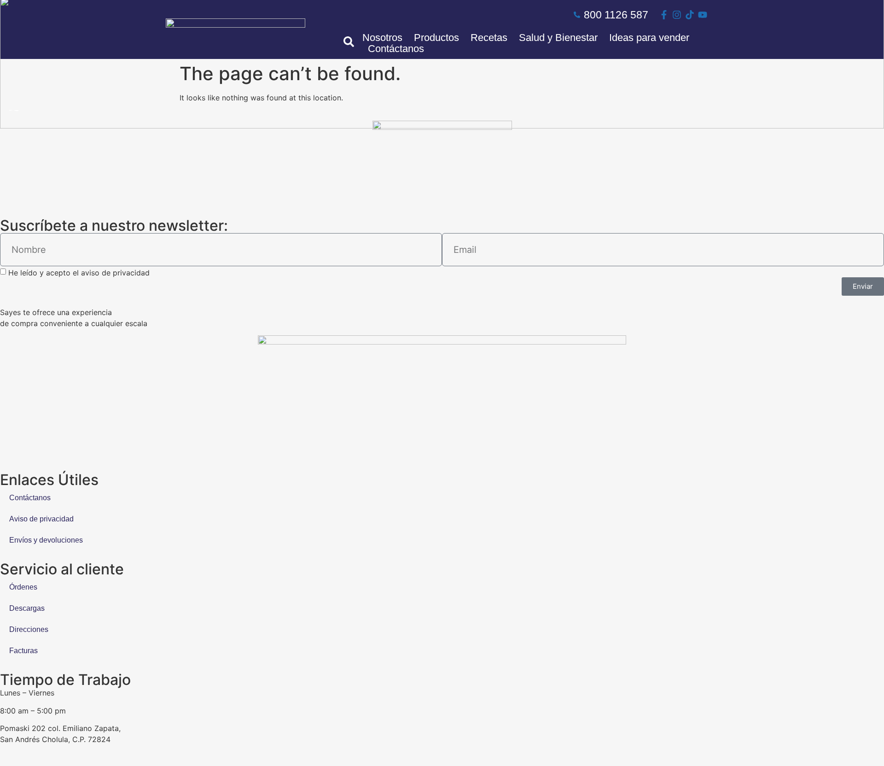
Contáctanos (396, 48)
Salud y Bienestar (558, 37)
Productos (436, 37)
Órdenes (23, 587)
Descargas (27, 608)
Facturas (23, 651)
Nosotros (382, 37)
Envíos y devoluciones (46, 540)
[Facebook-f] (663, 14)
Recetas (489, 37)
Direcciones (28, 629)
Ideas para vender (649, 37)
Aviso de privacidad (41, 519)
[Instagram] (676, 14)
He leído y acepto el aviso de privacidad (79, 272)
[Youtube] (702, 14)
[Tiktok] (689, 14)
